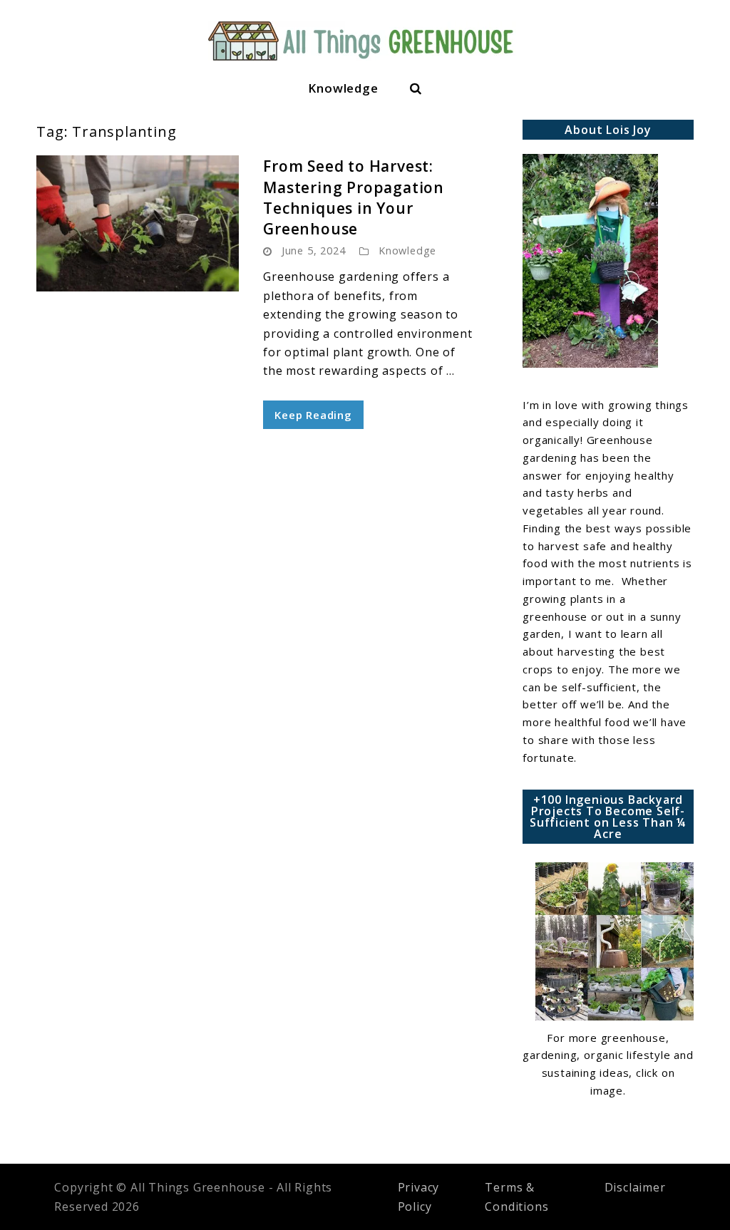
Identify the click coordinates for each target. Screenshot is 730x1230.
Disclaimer (635, 1187)
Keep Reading (313, 415)
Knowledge (343, 88)
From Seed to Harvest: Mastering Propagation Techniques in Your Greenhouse (353, 197)
